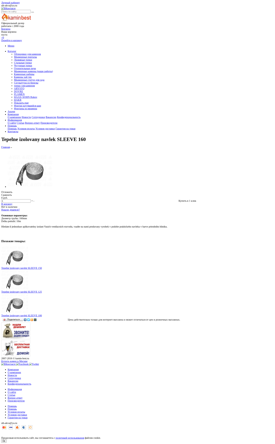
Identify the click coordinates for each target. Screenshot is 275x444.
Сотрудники (38, 117)
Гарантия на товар (65, 128)
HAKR (17, 100)
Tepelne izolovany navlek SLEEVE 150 (21, 268)
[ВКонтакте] (25, 320)
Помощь (12, 125)
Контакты (13, 131)
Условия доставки (45, 128)
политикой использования (70, 438)
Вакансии (51, 117)
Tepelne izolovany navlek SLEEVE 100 (21, 315)
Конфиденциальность (69, 117)
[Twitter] (28, 320)
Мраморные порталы (25, 57)
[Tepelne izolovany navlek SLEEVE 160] (30, 186)
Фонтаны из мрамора (25, 108)
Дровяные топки (23, 59)
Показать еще (21, 102)
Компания (13, 114)
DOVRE (18, 91)
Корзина (5, 29)
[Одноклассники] (32, 320)
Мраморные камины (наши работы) (33, 71)
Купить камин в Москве (14, 361)
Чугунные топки (23, 65)
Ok (4, 441)
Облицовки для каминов (27, 54)
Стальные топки (23, 62)
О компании (14, 117)
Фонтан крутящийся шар (27, 105)
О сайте (12, 123)
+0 (2, 37)
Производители (48, 123)
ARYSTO (19, 88)
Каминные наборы (24, 74)
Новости (26, 117)
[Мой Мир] (35, 320)
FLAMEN (19, 94)
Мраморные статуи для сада (29, 80)
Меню (11, 45)
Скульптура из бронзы (26, 82)
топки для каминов (24, 85)
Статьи (20, 123)
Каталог (12, 51)
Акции (11, 111)
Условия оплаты (26, 128)
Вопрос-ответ (32, 123)
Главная (5, 147)
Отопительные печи (25, 68)
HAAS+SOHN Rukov (25, 97)
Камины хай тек (23, 77)
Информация (15, 120)
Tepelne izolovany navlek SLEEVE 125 (21, 291)
